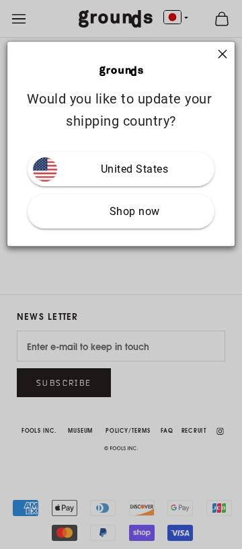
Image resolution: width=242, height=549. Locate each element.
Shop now (135, 212)
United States (135, 169)
